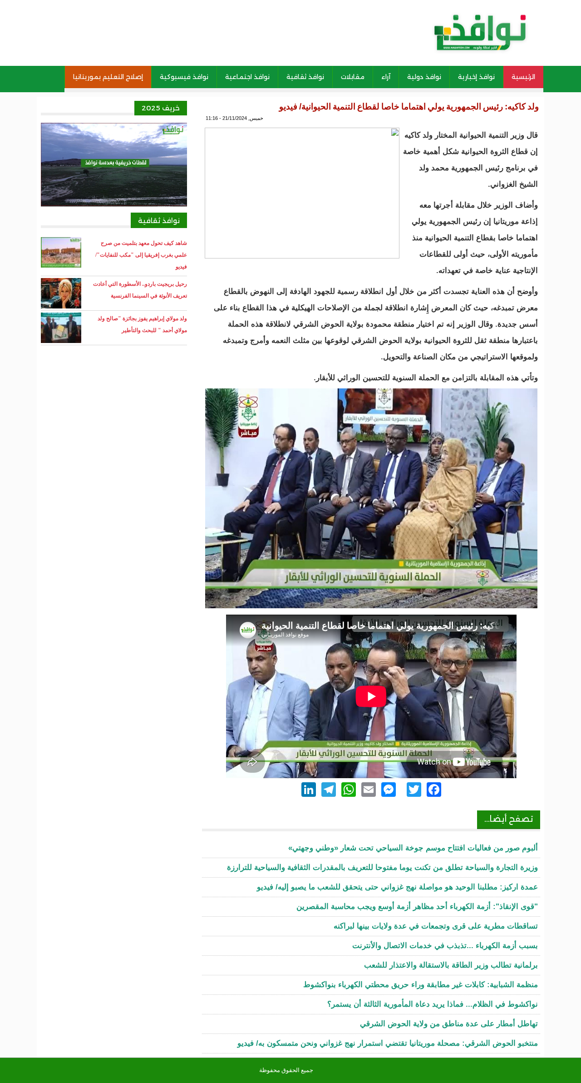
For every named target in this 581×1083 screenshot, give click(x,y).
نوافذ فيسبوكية (184, 77)
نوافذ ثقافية (305, 77)
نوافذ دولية (424, 77)
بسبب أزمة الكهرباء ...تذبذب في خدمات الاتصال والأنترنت (445, 945)
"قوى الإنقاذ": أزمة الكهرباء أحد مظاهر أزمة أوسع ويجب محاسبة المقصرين (417, 906)
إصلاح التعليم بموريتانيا (108, 77)
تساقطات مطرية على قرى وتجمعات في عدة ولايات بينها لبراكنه (436, 926)
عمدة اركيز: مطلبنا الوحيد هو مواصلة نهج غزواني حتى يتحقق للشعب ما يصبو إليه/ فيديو (397, 887)
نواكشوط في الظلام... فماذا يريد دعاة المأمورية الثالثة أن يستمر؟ (432, 1004)
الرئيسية (523, 77)
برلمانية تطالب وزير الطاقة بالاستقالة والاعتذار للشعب (451, 965)
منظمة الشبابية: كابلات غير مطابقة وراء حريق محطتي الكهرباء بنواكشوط (420, 984)
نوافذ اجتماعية (247, 77)
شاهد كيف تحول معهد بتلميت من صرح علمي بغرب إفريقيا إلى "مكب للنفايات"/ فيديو (141, 255)
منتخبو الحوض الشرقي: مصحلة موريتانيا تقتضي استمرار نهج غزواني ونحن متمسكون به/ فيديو (387, 1043)
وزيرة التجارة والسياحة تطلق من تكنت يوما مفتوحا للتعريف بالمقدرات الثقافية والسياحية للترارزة (382, 867)
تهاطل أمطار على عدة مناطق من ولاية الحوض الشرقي (449, 1023)
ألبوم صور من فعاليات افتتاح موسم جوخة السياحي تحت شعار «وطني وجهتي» (413, 848)
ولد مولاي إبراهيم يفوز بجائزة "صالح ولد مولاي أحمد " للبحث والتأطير (142, 324)
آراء (385, 77)
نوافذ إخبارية (476, 77)
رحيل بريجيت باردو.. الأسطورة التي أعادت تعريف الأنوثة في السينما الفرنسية (140, 290)
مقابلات (352, 77)
